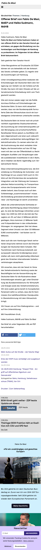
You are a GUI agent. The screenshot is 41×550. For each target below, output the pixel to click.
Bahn (15, 378)
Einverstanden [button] (20, 546)
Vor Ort (17, 381)
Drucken (4, 389)
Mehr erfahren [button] (28, 541)
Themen (16, 16)
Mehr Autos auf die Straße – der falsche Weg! (20, 352)
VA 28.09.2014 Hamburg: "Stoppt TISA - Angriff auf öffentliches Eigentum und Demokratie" (19, 372)
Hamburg (25, 16)
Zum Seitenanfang (17, 389)
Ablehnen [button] (7, 546)
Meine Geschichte (20, 506)
